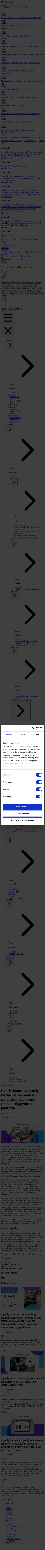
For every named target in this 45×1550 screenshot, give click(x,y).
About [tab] (36, 734)
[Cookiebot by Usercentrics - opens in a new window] (32, 728)
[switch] (39, 782)
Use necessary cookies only (22, 820)
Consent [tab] (8, 734)
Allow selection (22, 814)
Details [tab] (22, 734)
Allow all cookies (22, 807)
